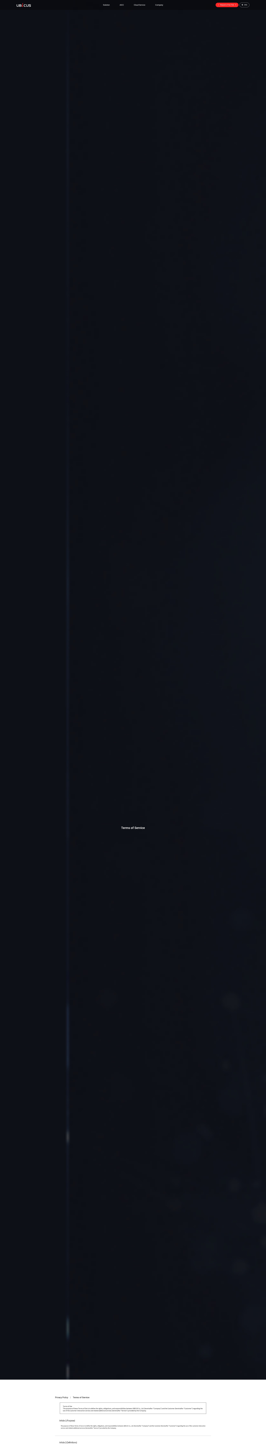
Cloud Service (139, 5)
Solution (106, 5)
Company (159, 5)
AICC (122, 5)
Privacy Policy (61, 1397)
